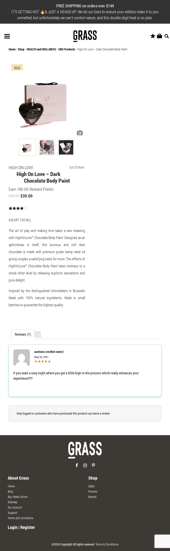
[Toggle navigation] (7, 36)
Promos (92, 491)
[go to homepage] (85, 452)
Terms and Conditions (20, 518)
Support (12, 513)
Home (12, 49)
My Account (15, 507)
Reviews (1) (23, 334)
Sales (91, 486)
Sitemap (12, 502)
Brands (92, 497)
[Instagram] (85, 467)
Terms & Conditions (106, 544)
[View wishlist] (153, 36)
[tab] (23, 334)
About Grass (18, 478)
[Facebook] (77, 467)
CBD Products (66, 49)
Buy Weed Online (17, 497)
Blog (10, 491)
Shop (21, 49)
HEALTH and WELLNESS (41, 49)
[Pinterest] (93, 467)
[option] (47, 99)
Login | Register (21, 527)
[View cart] (159, 36)
